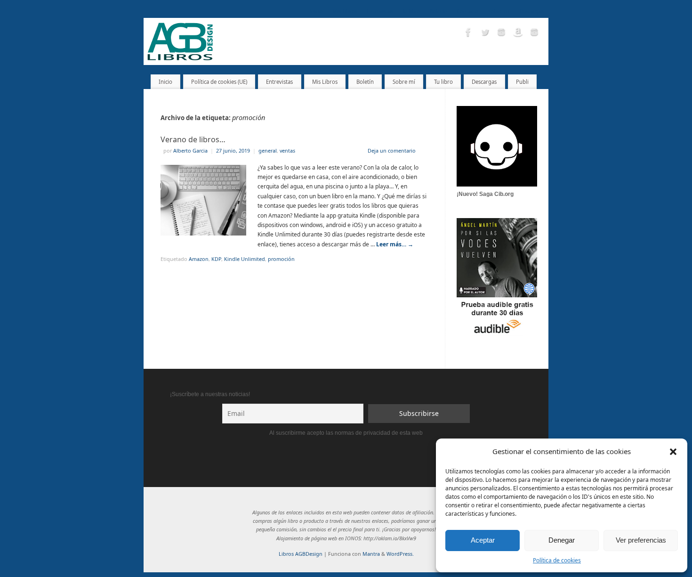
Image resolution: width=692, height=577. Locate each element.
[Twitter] (485, 33)
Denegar (561, 540)
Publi (522, 81)
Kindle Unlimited (244, 258)
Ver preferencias (641, 540)
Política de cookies (557, 560)
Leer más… (394, 244)
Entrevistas (380, 11)
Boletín (438, 11)
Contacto (468, 11)
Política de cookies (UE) (219, 81)
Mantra (371, 553)
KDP (216, 258)
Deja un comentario (392, 150)
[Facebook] (468, 33)
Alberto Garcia (190, 150)
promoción (281, 258)
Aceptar (483, 540)
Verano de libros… (193, 139)
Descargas (531, 11)
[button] (673, 451)
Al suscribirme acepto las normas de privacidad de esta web (346, 433)
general (267, 150)
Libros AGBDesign (300, 553)
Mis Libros (344, 11)
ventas (287, 150)
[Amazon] (518, 33)
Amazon (199, 258)
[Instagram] (501, 33)
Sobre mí (499, 11)
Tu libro (411, 11)
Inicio (316, 11)
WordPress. (400, 553)
